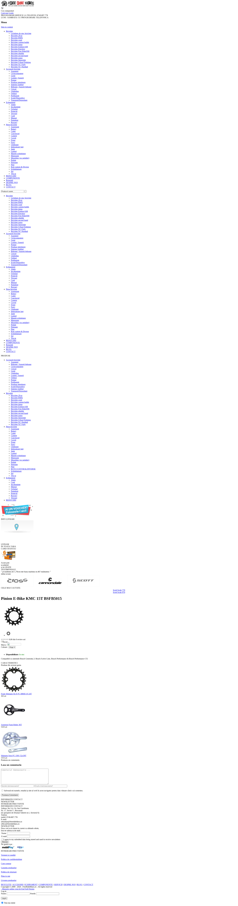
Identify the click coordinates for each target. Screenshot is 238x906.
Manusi (14, 118)
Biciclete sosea (16, 58)
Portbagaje (15, 96)
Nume (3, 833)
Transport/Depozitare (19, 100)
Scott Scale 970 (119, 592)
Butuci (13, 129)
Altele (13, 105)
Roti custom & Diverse (20, 167)
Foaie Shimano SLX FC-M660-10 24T (16, 694)
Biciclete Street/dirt (18, 60)
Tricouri (14, 113)
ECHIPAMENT (31, 885)
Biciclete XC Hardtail (19, 67)
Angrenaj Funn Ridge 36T (11, 725)
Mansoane (15, 156)
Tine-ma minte (9, 903)
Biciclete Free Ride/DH (20, 51)
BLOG (9, 185)
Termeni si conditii (8, 855)
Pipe (12, 165)
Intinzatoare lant (17, 147)
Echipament (10, 102)
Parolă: (33, 894)
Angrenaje (15, 127)
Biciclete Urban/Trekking (21, 62)
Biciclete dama (16, 45)
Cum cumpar (6, 863)
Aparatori (14, 71)
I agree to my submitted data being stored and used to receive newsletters (31, 839)
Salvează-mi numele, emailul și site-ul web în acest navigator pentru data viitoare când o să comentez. (43, 791)
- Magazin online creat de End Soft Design (17, 889)
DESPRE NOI (12, 182)
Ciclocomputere (17, 73)
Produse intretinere (18, 82)
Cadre (13, 131)
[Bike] (17, 6)
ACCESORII (18, 885)
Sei (12, 171)
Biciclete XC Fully (18, 65)
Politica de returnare (9, 872)
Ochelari (14, 109)
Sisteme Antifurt (17, 85)
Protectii (14, 111)
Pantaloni (14, 120)
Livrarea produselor (8, 880)
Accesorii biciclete (13, 69)
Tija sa (13, 174)
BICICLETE (6, 885)
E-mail (4, 836)
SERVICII (58, 885)
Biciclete (9, 31)
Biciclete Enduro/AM (19, 47)
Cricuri (13, 89)
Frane (13, 140)
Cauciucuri (15, 134)
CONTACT (10, 187)
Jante (13, 149)
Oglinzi (14, 93)
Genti (13, 76)
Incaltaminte (15, 107)
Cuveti (13, 138)
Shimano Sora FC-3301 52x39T (13, 756)
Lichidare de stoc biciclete (21, 33)
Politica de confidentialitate (11, 859)
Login (11, 13)
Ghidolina (15, 91)
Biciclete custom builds (20, 42)
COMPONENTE (13, 178)
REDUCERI (11, 176)
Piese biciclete (11, 125)
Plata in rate (5, 876)
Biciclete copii (16, 40)
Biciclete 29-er (16, 36)
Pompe (13, 80)
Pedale (13, 160)
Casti (13, 116)
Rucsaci (14, 122)
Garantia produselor (8, 868)
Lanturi (14, 151)
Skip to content (7, 27)
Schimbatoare (16, 169)
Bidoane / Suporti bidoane (21, 87)
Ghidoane (15, 145)
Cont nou (4, 13)
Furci (13, 142)
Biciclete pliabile (17, 53)
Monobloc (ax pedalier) (20, 158)
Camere (14, 136)
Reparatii (9, 180)
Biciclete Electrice (18, 49)
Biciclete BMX (17, 38)
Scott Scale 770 (119, 590)
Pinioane (14, 162)
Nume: (3, 894)
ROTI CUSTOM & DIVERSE (23, 469)
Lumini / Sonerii (17, 78)
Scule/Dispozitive (18, 98)
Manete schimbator (18, 154)
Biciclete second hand (19, 56)
